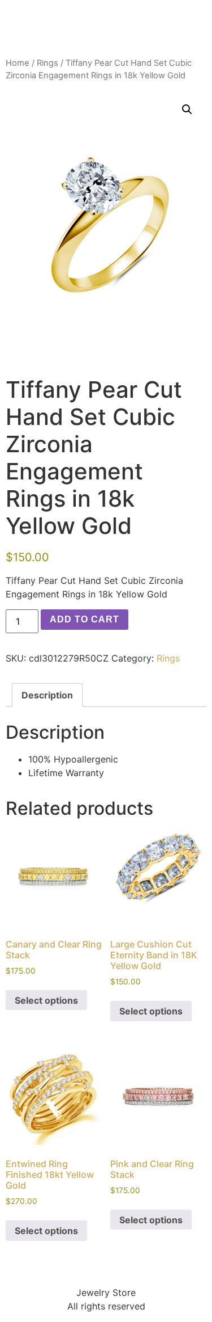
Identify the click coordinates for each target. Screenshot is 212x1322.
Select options (46, 1000)
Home (17, 63)
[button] (187, 109)
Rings (47, 63)
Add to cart (84, 619)
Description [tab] (47, 695)
